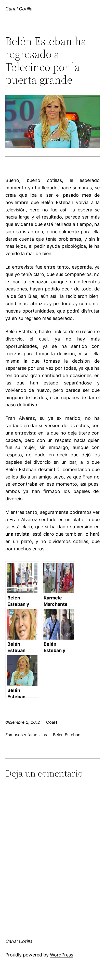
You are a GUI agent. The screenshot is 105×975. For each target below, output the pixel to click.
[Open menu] (97, 9)
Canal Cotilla (18, 8)
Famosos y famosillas (26, 734)
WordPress (61, 954)
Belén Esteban (66, 734)
